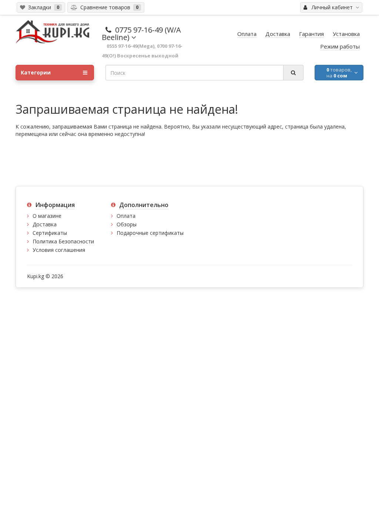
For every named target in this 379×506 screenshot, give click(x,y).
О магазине (47, 215)
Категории (36, 72)
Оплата (126, 215)
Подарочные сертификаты (150, 232)
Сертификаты (50, 232)
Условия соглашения (59, 249)
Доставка (45, 224)
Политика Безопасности (63, 241)
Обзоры (127, 224)
